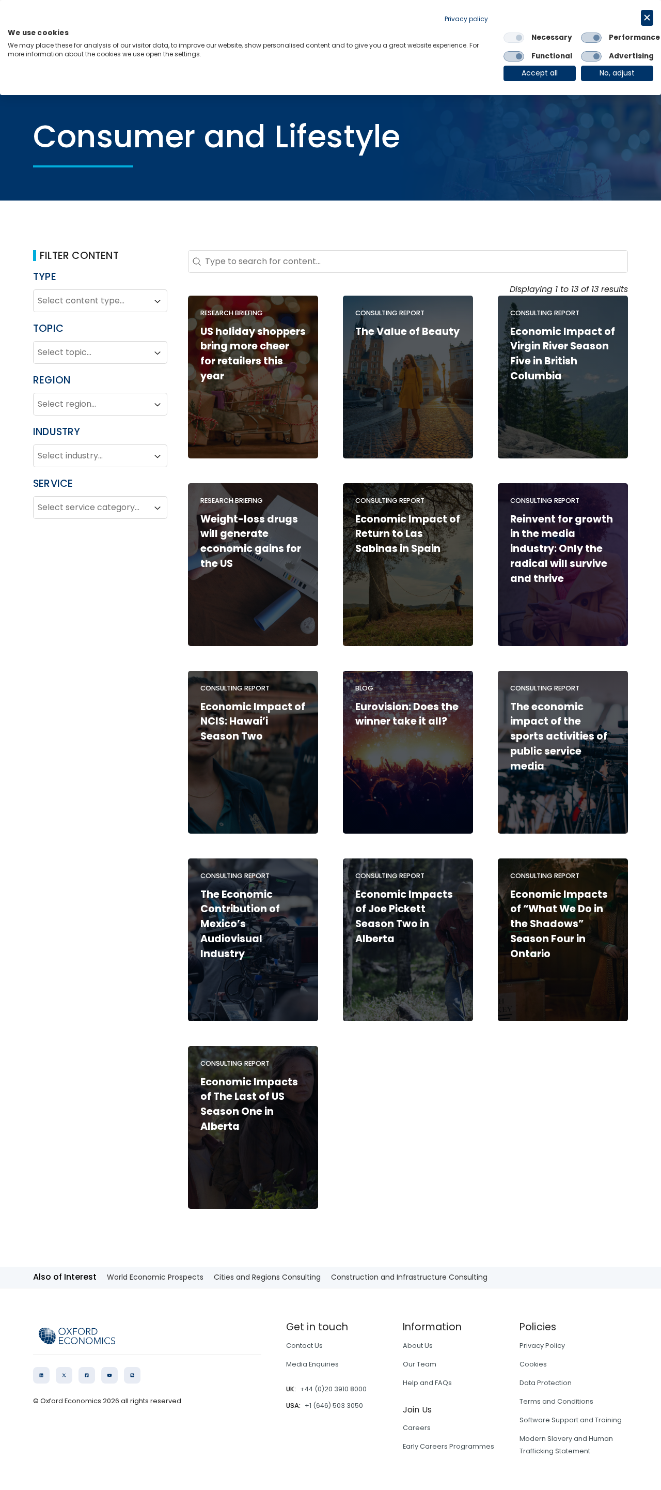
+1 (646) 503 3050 (334, 1405)
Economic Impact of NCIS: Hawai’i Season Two (252, 722)
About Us (418, 1345)
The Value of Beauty (407, 332)
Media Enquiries (312, 1364)
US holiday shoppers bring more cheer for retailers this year (253, 354)
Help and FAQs (427, 1382)
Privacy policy (466, 18)
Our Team (419, 1364)
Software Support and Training (571, 1420)
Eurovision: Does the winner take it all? (407, 714)
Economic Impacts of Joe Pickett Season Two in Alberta (404, 916)
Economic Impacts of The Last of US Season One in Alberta (249, 1104)
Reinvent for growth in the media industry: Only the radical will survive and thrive (561, 549)
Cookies (533, 1364)
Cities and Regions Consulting (267, 1277)
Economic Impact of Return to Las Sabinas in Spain (407, 534)
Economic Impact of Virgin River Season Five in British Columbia (562, 354)
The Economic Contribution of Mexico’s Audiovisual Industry (240, 924)
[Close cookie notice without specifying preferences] (647, 18)
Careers (417, 1427)
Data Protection (546, 1382)
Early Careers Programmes (448, 1446)
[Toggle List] (157, 301)
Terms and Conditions (556, 1401)
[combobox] (91, 301)
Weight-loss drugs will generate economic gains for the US (250, 541)
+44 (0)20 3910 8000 (333, 1389)
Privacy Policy (542, 1345)
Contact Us (304, 1345)
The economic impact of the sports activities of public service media (558, 736)
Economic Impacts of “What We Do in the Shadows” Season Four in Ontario (559, 924)
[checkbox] (513, 38)
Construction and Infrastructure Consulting (409, 1277)
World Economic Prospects (155, 1277)
